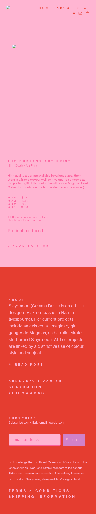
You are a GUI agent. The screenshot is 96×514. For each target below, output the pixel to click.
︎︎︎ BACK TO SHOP (29, 246)
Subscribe (74, 440)
